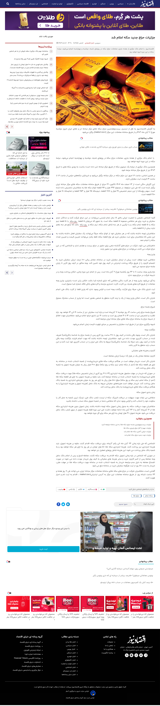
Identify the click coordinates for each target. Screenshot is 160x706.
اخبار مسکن (71, 653)
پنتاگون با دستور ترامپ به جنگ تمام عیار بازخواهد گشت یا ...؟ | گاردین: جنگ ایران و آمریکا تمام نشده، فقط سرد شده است (28, 113)
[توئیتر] (63, 504)
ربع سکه (73, 221)
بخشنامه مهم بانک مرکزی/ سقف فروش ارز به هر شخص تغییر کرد (28, 52)
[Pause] (83, 550)
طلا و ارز (132, 4)
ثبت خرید (43, 549)
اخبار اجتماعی (71, 667)
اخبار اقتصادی (89, 43)
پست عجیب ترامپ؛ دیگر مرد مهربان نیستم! (36, 200)
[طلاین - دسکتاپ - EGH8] (80, 20)
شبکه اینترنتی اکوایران (32, 650)
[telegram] (131, 655)
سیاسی (121, 4)
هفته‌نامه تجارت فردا (33, 654)
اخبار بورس (71, 649)
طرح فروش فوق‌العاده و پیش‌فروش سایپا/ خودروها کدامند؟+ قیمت (27, 81)
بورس (112, 4)
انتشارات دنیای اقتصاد (32, 662)
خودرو (94, 4)
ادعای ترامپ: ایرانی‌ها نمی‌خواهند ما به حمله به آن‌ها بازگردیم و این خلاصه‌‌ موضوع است (29, 267)
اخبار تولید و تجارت (68, 664)
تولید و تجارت (57, 4)
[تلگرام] (68, 504)
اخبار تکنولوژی (70, 660)
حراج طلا (136, 496)
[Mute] (86, 550)
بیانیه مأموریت (107, 653)
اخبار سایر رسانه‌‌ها (69, 674)
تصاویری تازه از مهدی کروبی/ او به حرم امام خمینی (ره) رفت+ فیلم (29, 105)
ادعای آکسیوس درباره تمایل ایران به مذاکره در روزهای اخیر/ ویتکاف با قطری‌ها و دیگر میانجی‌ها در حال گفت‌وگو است (31, 235)
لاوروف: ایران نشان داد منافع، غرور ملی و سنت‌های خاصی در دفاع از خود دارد (29, 219)
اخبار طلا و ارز (71, 642)
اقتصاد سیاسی (82, 4)
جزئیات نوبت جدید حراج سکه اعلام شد (137, 435)
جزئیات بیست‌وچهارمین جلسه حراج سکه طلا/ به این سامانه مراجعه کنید (126, 425)
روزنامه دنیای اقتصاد (33, 646)
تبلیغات (110, 642)
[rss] (127, 655)
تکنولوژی (70, 4)
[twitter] (141, 655)
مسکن (103, 4)
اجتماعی (45, 4)
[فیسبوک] (58, 504)
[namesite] (147, 3)
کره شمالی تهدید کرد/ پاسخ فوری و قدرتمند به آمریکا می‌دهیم (30, 89)
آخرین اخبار (46, 195)
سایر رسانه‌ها (20, 4)
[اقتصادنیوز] (136, 639)
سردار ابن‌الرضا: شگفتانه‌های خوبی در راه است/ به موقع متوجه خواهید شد (30, 259)
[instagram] (136, 655)
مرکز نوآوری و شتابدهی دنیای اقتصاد (27, 670)
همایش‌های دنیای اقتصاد (31, 666)
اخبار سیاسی (71, 645)
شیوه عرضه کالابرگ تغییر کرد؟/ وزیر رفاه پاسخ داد (31, 59)
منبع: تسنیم (123, 504)
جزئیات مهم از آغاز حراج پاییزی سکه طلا (137, 428)
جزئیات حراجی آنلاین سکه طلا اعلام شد (137, 432)
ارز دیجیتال (33, 4)
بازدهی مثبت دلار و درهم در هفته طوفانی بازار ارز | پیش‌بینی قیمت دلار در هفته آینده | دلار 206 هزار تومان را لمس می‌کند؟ (29, 206)
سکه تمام (149, 496)
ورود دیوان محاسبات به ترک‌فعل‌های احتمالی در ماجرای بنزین (30, 213)
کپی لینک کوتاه (149, 504)
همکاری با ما (108, 649)
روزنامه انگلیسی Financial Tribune (27, 658)
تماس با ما (109, 645)
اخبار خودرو (71, 656)
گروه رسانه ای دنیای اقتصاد (30, 642)
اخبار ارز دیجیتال (69, 671)
